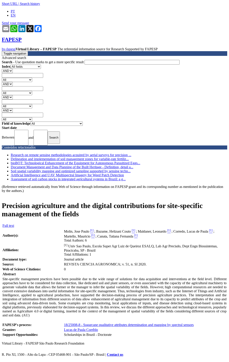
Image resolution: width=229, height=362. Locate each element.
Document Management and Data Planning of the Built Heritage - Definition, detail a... (72, 167)
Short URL (9, 4)
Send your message (15, 23)
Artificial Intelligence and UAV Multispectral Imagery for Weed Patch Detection (67, 175)
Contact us (115, 354)
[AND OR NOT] (7, 71)
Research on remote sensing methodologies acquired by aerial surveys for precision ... (71, 155)
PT (13, 11)
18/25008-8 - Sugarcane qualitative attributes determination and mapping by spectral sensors (129, 325)
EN (13, 15)
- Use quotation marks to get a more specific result (43, 62)
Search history (30, 4)
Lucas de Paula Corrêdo (81, 330)
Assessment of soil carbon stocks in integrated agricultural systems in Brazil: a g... (68, 179)
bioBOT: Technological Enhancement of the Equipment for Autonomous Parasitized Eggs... (75, 163)
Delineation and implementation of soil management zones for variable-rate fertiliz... (70, 159)
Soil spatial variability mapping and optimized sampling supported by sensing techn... (71, 171)
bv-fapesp (9, 49)
